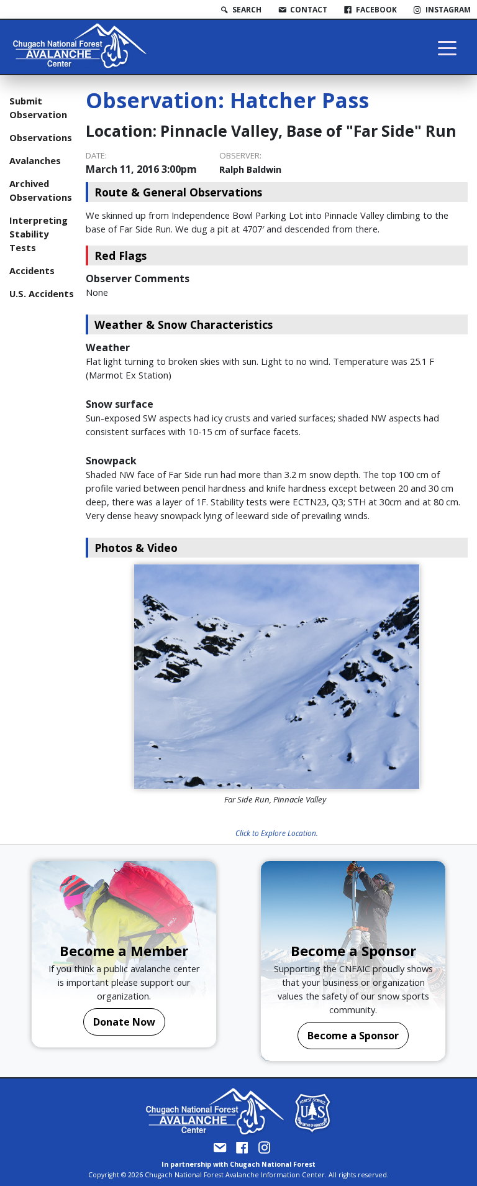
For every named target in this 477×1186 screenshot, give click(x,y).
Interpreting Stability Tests (38, 234)
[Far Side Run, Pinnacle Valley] (277, 676)
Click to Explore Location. (276, 833)
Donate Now (124, 1022)
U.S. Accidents (41, 293)
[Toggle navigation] (447, 47)
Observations (40, 137)
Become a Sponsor (353, 1035)
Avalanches (35, 160)
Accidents (32, 270)
